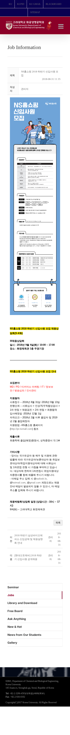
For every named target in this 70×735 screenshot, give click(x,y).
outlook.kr (41, 478)
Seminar (13, 587)
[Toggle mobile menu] (61, 26)
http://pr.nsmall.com (21, 428)
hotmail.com (19, 482)
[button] (24, 89)
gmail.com (35, 482)
